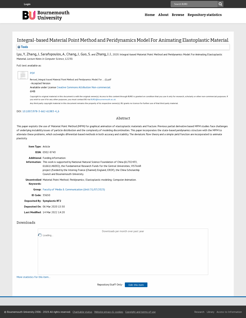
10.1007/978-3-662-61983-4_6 (40, 111)
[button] (136, 284)
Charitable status (82, 311)
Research (199, 311)
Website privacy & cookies (108, 311)
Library (210, 311)
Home (150, 15)
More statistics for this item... (33, 277)
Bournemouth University (46, 16)
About (163, 15)
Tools (24, 47)
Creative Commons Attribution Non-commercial (83, 87)
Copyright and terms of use (140, 311)
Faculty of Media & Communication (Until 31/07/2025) (74, 189)
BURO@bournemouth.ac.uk (103, 99)
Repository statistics (205, 15)
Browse (178, 15)
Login (27, 4)
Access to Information (229, 311)
